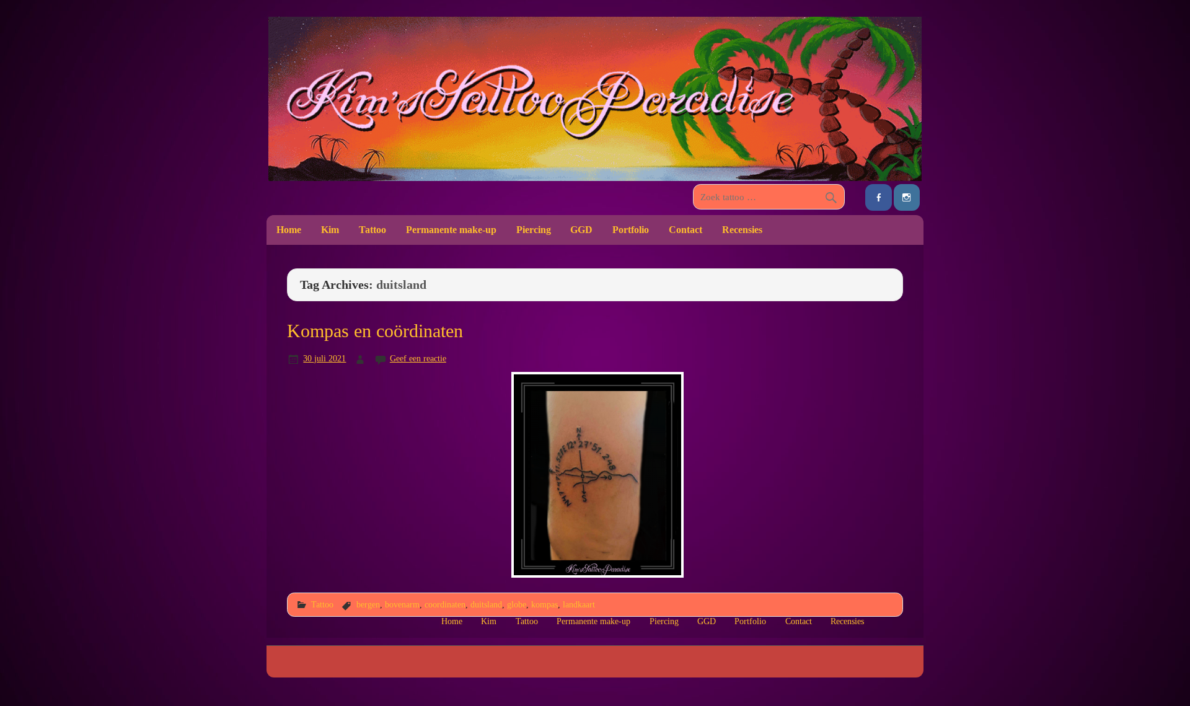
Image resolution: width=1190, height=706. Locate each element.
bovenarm (402, 604)
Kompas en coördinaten (375, 331)
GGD (581, 229)
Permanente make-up (451, 229)
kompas (544, 604)
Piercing (533, 229)
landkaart (579, 604)
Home (288, 229)
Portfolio (630, 229)
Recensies (742, 229)
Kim (330, 229)
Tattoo (372, 229)
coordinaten (445, 604)
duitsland (486, 604)
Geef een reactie (418, 358)
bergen (368, 604)
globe (516, 604)
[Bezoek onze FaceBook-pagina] (878, 197)
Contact (685, 229)
